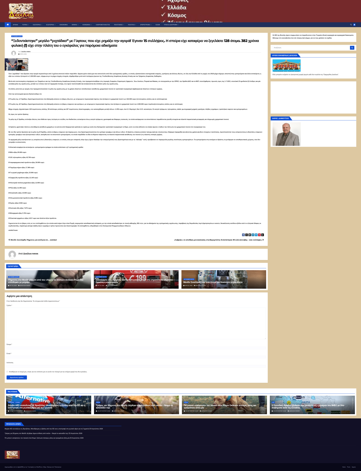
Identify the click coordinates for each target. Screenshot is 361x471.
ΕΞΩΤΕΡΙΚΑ (50, 25)
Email (9, 353)
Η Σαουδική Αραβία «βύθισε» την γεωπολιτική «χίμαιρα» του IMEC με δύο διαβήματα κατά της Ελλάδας (308, 406)
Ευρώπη (18, 402)
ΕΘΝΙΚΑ (75, 25)
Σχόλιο (9, 305)
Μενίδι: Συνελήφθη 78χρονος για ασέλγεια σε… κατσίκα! (33, 240)
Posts (348, 467)
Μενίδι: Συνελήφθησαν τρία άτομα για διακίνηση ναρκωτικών (213, 282)
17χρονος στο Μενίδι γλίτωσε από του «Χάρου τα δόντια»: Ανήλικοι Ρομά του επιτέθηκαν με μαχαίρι (45, 281)
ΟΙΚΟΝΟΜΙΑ (64, 25)
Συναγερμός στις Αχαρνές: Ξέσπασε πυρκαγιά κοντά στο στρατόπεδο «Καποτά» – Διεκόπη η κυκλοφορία (135, 281)
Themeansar (57, 467)
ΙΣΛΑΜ (158, 25)
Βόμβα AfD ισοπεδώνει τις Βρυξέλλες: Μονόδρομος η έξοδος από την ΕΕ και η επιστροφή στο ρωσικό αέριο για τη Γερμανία (46, 406)
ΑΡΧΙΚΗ (15, 25)
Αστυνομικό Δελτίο (17, 36)
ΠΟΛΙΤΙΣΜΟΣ (118, 25)
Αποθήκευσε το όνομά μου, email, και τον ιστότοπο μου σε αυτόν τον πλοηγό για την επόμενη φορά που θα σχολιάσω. (48, 372)
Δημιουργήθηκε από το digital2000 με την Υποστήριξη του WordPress (24, 467)
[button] (351, 24)
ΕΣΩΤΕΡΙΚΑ (37, 25)
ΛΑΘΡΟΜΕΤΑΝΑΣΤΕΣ (103, 25)
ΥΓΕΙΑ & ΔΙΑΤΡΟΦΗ (171, 25)
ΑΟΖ (273, 402)
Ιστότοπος (10, 362)
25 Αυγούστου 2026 (16, 411)
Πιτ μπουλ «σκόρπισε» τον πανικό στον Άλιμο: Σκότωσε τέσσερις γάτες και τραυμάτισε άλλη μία (220, 406)
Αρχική (354, 467)
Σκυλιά (98, 402)
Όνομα (9, 344)
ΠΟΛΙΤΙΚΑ (131, 25)
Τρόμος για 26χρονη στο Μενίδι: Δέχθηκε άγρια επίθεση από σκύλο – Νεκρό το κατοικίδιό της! (134, 406)
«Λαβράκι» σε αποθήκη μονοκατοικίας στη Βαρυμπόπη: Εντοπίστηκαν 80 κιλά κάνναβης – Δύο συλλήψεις (218, 240)
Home (344, 467)
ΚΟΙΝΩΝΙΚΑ (87, 25)
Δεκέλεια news (25, 51)
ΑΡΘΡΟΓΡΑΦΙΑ (145, 25)
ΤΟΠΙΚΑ (25, 25)
